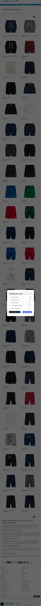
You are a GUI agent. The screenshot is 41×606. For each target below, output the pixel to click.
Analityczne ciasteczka (15, 302)
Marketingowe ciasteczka (15, 299)
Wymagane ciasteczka (15, 297)
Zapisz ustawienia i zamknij (15, 312)
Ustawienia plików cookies (16, 293)
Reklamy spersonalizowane (15, 308)
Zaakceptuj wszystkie (27, 312)
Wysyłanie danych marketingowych (17, 305)
